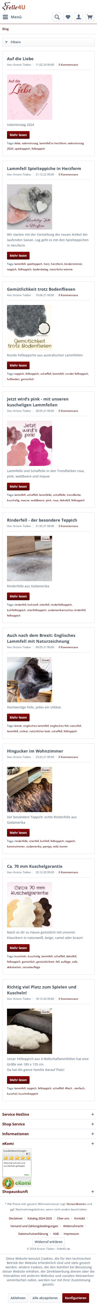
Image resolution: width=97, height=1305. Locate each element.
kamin (64, 846)
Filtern (16, 42)
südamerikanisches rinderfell (66, 610)
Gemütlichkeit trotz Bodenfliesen (41, 289)
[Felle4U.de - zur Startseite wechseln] (13, 6)
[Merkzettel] (67, 17)
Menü (16, 16)
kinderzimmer (73, 264)
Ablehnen (18, 1298)
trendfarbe (74, 495)
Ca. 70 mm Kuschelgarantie (34, 866)
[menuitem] (12, 17)
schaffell (45, 374)
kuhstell (33, 605)
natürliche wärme (61, 269)
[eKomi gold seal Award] (8, 1183)
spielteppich (22, 149)
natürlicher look (39, 731)
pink (48, 500)
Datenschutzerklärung (33, 1234)
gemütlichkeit (45, 962)
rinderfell (20, 605)
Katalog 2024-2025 (40, 1218)
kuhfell (44, 841)
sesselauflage (31, 967)
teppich (12, 269)
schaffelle (59, 495)
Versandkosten (76, 1204)
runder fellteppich (76, 374)
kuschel (12, 1094)
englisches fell (59, 726)
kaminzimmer (16, 846)
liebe (17, 143)
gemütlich (27, 379)
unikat (23, 731)
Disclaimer (16, 1218)
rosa (55, 500)
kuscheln (20, 956)
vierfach (79, 1088)
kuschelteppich (28, 1094)
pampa (47, 846)
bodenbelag (40, 269)
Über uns (63, 1218)
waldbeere (37, 500)
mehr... (27, 1175)
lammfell (19, 264)
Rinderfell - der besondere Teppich (42, 520)
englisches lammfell (36, 726)
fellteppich (38, 149)
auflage (66, 962)
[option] (17, 1164)
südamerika (34, 846)
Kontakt (79, 1218)
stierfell (44, 605)
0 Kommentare (68, 65)
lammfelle (45, 495)
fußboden (13, 379)
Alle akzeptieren (45, 1298)
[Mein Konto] (78, 17)
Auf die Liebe (20, 58)
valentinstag (30, 143)
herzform (57, 264)
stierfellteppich (36, 610)
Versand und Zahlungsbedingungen (34, 1226)
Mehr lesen (18, 135)
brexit (18, 726)
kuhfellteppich (16, 610)
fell (58, 962)
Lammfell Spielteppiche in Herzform (44, 168)
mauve (25, 500)
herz (47, 264)
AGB (56, 1234)
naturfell (75, 726)
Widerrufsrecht (73, 1226)
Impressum (71, 1234)
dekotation (14, 967)
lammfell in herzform (52, 143)
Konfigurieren (75, 1298)
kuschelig (13, 500)
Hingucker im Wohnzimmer (35, 751)
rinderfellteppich (61, 605)
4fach (69, 1088)
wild (55, 846)
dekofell (65, 500)
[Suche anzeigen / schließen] (56, 17)
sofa (74, 962)
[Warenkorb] (89, 17)
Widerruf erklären (48, 1242)
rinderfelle (21, 841)
